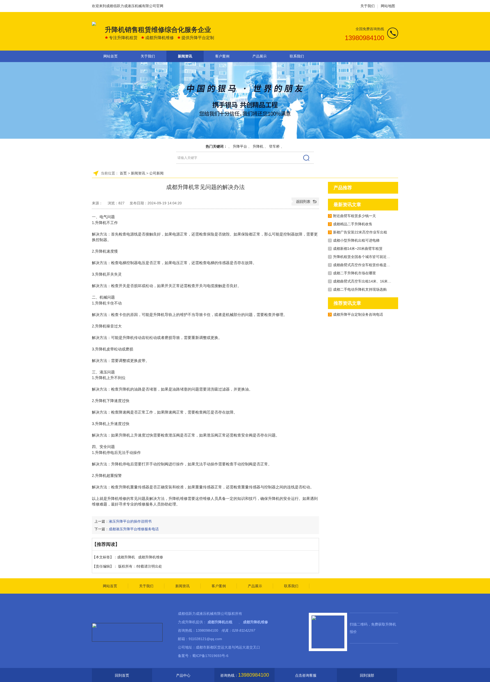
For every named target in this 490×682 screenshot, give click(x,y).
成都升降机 (126, 557)
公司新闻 (156, 173)
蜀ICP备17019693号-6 (210, 656)
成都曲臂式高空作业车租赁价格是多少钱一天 (369, 265)
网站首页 (110, 56)
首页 (123, 173)
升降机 (258, 146)
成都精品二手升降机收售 (352, 224)
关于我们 (367, 6)
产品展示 (259, 56)
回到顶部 (367, 675)
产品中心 (183, 675)
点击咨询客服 (305, 675)
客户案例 (222, 56)
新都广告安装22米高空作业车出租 (360, 232)
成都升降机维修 (150, 557)
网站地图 (388, 6)
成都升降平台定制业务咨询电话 (358, 314)
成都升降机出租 (219, 622)
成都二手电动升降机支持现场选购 (360, 289)
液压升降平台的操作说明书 (130, 521)
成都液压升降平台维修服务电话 (134, 529)
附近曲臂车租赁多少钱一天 (354, 216)
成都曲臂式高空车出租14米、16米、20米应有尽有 (373, 281)
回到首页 (122, 675)
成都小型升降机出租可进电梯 (356, 240)
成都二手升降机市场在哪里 (354, 273)
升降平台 (240, 146)
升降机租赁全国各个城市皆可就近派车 (363, 257)
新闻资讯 (185, 56)
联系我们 (297, 56)
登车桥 (274, 146)
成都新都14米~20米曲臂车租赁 (358, 248)
